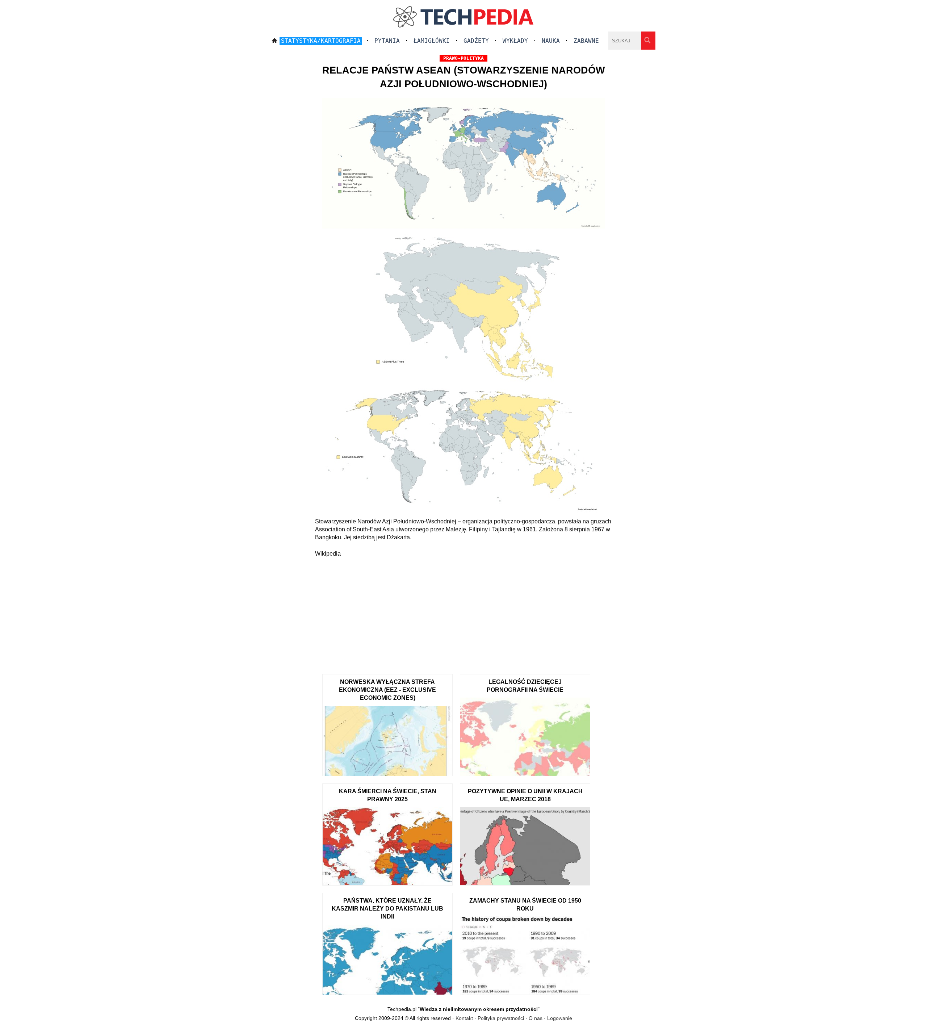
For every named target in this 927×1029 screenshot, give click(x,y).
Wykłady (515, 40)
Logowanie (559, 1018)
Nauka (551, 40)
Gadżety (476, 40)
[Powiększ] (463, 307)
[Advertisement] (463, 612)
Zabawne (586, 40)
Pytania (387, 40)
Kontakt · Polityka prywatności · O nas (499, 1018)
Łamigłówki (432, 40)
